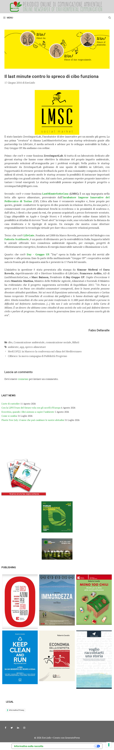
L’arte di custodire (10, 403)
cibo (10, 342)
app (22, 347)
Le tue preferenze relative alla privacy (70, 746)
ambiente (13, 347)
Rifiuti (75, 342)
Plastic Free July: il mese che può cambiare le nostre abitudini (32, 420)
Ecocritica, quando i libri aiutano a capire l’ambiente (27, 411)
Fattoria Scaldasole (16, 239)
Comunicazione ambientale (29, 342)
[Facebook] (5, 727)
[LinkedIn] (17, 727)
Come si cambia (9, 415)
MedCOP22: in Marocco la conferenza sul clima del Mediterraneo (45, 351)
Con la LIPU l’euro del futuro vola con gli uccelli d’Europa (31, 407)
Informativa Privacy (16, 710)
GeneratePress (72, 737)
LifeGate (28, 235)
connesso (23, 379)
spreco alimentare (35, 347)
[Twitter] (11, 727)
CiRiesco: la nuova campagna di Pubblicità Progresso (37, 356)
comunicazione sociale (58, 342)
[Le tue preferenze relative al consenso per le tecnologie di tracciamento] (109, 745)
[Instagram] (24, 727)
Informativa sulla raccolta (28, 746)
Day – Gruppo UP (38, 254)
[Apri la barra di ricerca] (109, 17)
